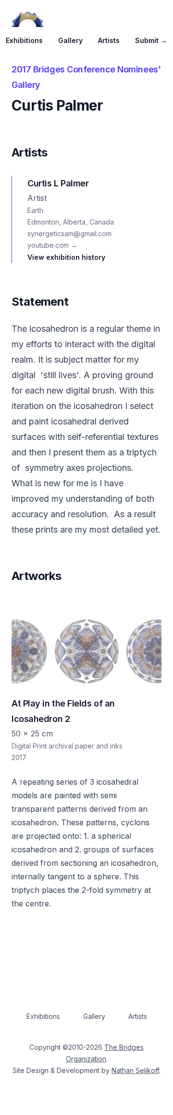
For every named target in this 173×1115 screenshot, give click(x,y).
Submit (151, 40)
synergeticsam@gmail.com (69, 233)
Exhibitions (24, 40)
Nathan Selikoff (135, 1070)
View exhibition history (66, 257)
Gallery (70, 40)
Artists (109, 40)
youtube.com (52, 245)
